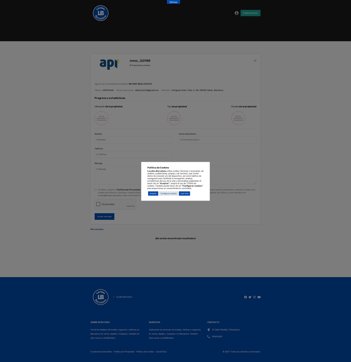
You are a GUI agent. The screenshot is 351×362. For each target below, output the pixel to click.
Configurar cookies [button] (169, 193)
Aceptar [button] (153, 193)
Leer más (184, 193)
